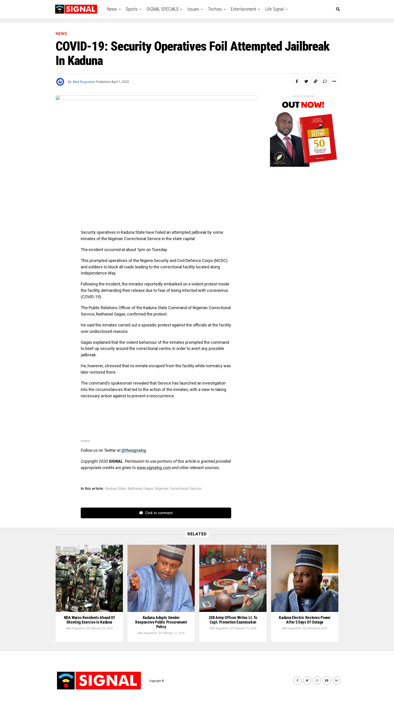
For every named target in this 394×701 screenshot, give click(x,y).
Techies (215, 9)
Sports (132, 9)
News (112, 9)
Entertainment (243, 9)
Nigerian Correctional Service (178, 488)
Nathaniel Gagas (140, 488)
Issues (193, 9)
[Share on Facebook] (297, 81)
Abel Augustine (84, 82)
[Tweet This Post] (306, 81)
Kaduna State (115, 488)
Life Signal (274, 9)
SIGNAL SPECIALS (163, 9)
